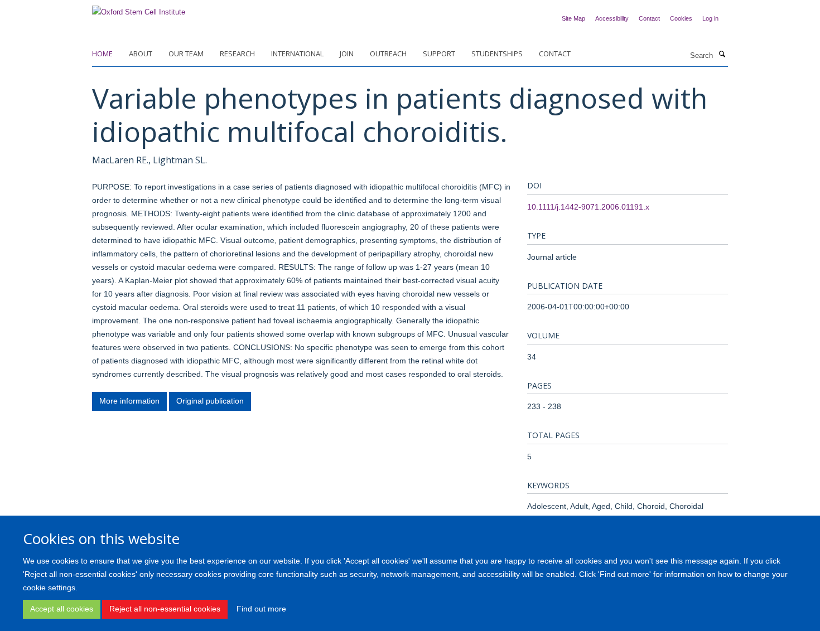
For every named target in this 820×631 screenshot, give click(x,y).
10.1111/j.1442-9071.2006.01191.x (588, 206)
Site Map (573, 18)
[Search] (722, 54)
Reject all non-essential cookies (164, 608)
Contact (649, 18)
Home (102, 53)
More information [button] (129, 400)
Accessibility (612, 18)
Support (439, 53)
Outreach (388, 53)
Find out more (261, 608)
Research (237, 53)
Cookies (681, 18)
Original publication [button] (210, 400)
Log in (710, 18)
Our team (186, 53)
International (297, 53)
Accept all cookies (61, 608)
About (140, 53)
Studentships (497, 53)
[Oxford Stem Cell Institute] (138, 8)
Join (347, 53)
